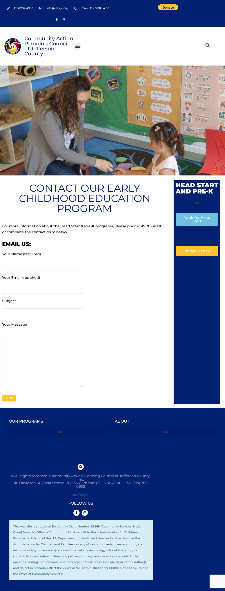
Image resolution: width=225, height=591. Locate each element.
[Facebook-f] (57, 19)
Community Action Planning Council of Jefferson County (48, 46)
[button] (77, 46)
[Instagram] (64, 19)
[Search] (81, 467)
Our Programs (26, 421)
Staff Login (80, 494)
